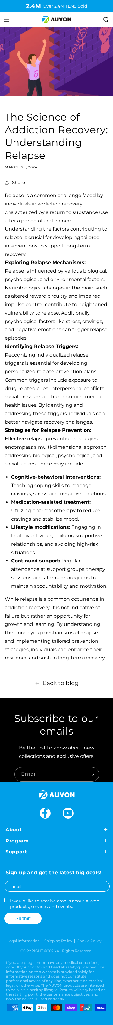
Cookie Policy (89, 941)
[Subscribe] (92, 774)
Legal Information (23, 941)
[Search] (105, 19)
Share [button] (18, 182)
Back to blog (60, 683)
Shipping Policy (58, 941)
